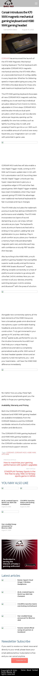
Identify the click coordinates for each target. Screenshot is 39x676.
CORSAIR (5, 58)
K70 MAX (5, 454)
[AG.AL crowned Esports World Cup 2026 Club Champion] (10, 492)
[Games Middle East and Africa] (8, 7)
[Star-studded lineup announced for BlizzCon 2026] (10, 516)
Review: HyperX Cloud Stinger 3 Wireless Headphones (25, 582)
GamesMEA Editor (10, 30)
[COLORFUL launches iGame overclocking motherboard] (28, 492)
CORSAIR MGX (20, 453)
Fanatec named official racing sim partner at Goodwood (25, 630)
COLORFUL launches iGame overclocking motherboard (27, 502)
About (29, 670)
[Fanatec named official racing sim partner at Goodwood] (9, 631)
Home (23, 670)
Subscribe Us (21, 660)
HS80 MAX (31, 453)
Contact (35, 670)
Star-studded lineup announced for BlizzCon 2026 (9, 526)
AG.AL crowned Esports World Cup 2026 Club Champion (10, 502)
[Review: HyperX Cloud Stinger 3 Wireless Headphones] (9, 583)
